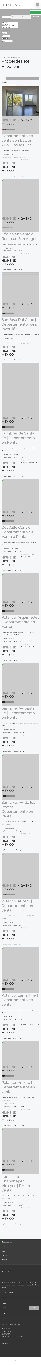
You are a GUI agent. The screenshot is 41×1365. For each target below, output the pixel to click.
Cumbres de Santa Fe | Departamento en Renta (18, 437)
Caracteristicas (6, 44)
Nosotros (4, 1247)
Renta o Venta (5, 227)
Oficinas (12, 227)
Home (3, 57)
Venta (4, 129)
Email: (4, 1304)
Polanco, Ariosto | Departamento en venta (17, 905)
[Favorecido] (2, 132)
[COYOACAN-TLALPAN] (10, 26)
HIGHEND (9, 120)
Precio (3, 46)
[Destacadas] (2, 129)
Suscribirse (34, 1308)
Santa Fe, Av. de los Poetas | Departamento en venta (18, 809)
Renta (3, 427)
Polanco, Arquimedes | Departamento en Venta (20, 622)
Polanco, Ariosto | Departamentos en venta (18, 1087)
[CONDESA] (10, 24)
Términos (4, 1255)
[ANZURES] (10, 22)
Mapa (3, 1251)
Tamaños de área (6, 30)
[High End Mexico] (11, 4)
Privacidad (4, 1259)
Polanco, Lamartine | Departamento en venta (20, 1000)
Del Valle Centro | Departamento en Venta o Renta (17, 532)
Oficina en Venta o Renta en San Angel (19, 236)
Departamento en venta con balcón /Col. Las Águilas (17, 140)
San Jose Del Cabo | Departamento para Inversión (19, 324)
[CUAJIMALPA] (10, 27)
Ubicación (4, 20)
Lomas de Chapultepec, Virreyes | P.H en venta (16, 1183)
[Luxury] (2, 796)
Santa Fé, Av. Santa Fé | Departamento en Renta (18, 712)
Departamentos (10, 129)
